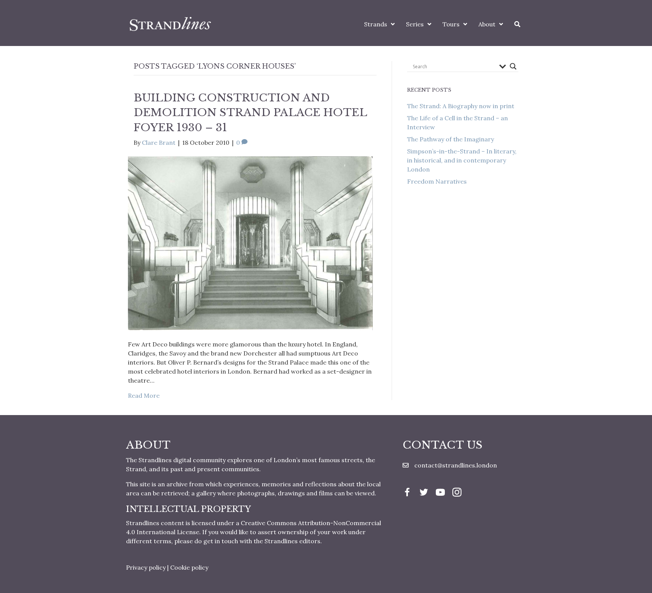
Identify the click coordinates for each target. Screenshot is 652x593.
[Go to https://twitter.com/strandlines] (423, 493)
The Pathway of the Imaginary (450, 139)
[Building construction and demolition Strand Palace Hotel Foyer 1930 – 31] (250, 242)
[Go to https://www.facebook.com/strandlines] (407, 493)
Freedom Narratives (437, 181)
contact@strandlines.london (455, 465)
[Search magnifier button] (513, 66)
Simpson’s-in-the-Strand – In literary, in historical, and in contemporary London (462, 160)
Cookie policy (189, 567)
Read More (144, 395)
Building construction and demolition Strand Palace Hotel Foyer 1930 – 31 (250, 112)
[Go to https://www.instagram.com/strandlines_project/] (456, 493)
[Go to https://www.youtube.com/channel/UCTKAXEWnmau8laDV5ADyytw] (440, 493)
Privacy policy (146, 567)
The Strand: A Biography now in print (460, 106)
